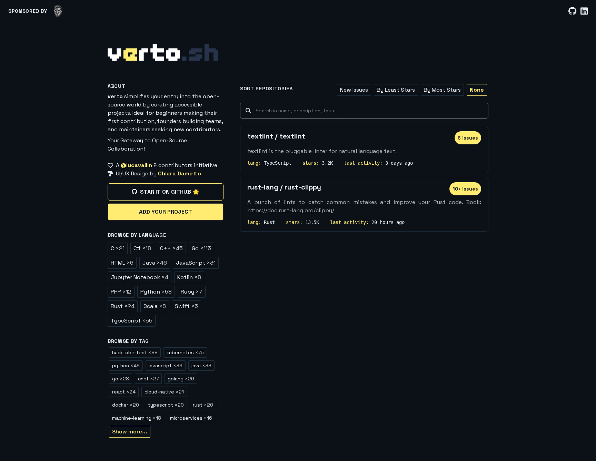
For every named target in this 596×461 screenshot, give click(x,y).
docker (125, 405)
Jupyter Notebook (139, 277)
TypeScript (131, 320)
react (124, 392)
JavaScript (196, 262)
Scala (154, 306)
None (477, 89)
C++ (171, 248)
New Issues (354, 89)
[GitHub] (572, 11)
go (120, 379)
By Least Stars (396, 89)
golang (181, 379)
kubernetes (185, 352)
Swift (186, 306)
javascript (165, 365)
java (201, 365)
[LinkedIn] (584, 11)
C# (142, 248)
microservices (191, 418)
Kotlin (189, 277)
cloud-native (164, 392)
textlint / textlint (276, 136)
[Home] (163, 52)
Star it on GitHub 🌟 (169, 191)
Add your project (165, 211)
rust (203, 405)
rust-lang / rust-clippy (284, 187)
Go (201, 248)
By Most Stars (442, 89)
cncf (148, 379)
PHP (121, 291)
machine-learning (136, 418)
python (126, 365)
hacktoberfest (135, 352)
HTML (122, 262)
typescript (166, 405)
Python (156, 291)
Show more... (129, 431)
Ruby (191, 291)
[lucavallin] (58, 11)
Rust (123, 306)
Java (154, 262)
